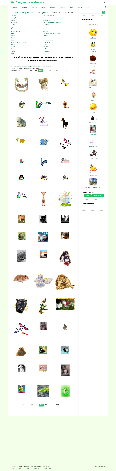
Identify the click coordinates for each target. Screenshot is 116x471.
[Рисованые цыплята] (65, 86)
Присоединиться (98, 195)
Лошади (45, 31)
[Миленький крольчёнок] (65, 396)
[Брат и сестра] (43, 257)
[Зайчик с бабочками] (65, 206)
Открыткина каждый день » (93, 174)
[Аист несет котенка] (21, 200)
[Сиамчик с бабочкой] (65, 108)
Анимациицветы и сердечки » (93, 65)
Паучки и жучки (48, 40)
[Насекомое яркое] (43, 180)
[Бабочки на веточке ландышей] (43, 313)
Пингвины (46, 42)
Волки (13, 20)
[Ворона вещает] (21, 107)
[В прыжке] (21, 222)
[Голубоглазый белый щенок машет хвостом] (21, 372)
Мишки (13, 35)
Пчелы (45, 44)
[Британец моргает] (21, 262)
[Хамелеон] (43, 372)
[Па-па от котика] (65, 163)
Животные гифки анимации (52, 22)
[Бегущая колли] (21, 143)
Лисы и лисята (15, 31)
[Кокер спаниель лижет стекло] (21, 355)
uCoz (50, 468)
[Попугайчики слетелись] (43, 108)
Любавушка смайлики (28, 2)
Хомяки (13, 53)
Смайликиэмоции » (93, 50)
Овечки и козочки (48, 38)
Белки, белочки (15, 18)
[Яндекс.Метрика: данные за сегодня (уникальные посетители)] (100, 466)
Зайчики (46, 24)
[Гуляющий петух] (65, 149)
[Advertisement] (58, 441)
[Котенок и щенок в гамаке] (21, 91)
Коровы (13, 27)
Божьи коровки (48, 18)
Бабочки (13, 15)
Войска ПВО (37, 468)
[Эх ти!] (65, 353)
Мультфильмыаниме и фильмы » (93, 160)
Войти (87, 195)
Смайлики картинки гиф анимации (21, 66)
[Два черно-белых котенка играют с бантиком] (65, 265)
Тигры (13, 51)
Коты (12, 29)
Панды (13, 40)
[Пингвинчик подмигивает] (21, 179)
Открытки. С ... (28, 468)
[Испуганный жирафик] (43, 206)
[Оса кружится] (65, 182)
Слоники (13, 49)
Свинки (45, 46)
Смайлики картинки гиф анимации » (30, 12)
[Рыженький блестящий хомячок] (21, 282)
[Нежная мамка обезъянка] (65, 376)
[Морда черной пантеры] (21, 313)
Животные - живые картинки (42, 66)
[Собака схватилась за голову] (43, 126)
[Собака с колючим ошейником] (65, 129)
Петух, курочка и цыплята (19, 42)
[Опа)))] (65, 330)
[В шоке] (43, 222)
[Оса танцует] (21, 392)
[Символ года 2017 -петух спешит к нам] (21, 163)
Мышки (45, 35)
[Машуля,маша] (21, 239)
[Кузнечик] (43, 396)
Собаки (45, 49)
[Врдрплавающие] (43, 145)
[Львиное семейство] (65, 289)
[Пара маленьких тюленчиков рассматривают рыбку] (43, 287)
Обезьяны (14, 38)
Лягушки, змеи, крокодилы (51, 33)
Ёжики (13, 24)
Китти (45, 27)
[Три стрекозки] (21, 336)
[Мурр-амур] (65, 222)
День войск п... (19, 468)
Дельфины (46, 20)
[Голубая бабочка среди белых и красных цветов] (65, 310)
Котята (45, 29)
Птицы (13, 44)
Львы (12, 33)
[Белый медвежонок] (21, 127)
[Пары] (43, 353)
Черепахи (46, 51)
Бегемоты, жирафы (49, 15)
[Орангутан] (43, 330)
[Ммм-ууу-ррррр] (43, 241)
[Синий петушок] (43, 165)
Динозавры (14, 22)
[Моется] (65, 239)
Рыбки (13, 46)
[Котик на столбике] (43, 90)
